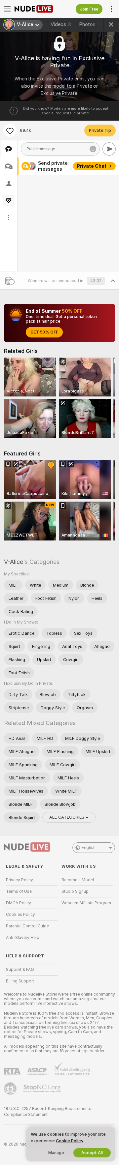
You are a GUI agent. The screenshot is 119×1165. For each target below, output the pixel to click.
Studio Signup (75, 891)
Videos (61, 24)
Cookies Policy (20, 914)
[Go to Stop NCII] (42, 1088)
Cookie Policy (69, 1140)
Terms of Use (19, 891)
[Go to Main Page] (37, 9)
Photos (92, 24)
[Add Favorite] (10, 130)
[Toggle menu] (7, 9)
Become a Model (77, 880)
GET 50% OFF (44, 332)
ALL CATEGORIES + (69, 817)
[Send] (109, 149)
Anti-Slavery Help (22, 937)
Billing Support (20, 981)
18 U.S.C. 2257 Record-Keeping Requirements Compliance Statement (47, 1111)
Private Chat (91, 166)
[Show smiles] (93, 149)
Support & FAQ (20, 969)
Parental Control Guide (27, 926)
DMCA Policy (18, 903)
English (89, 847)
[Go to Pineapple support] (11, 1088)
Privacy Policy (19, 880)
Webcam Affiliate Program (86, 903)
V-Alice (13, 561)
